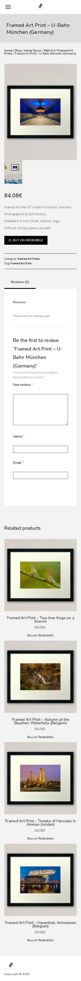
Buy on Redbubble (28, 240)
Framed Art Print (21, 263)
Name (18, 436)
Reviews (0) (20, 282)
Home (8, 51)
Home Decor (32, 51)
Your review (23, 384)
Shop (18, 51)
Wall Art (49, 51)
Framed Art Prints (28, 259)
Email (18, 462)
